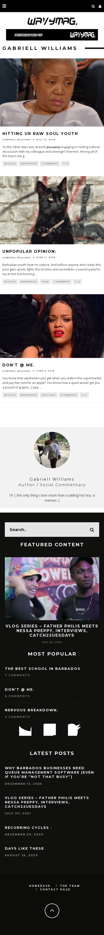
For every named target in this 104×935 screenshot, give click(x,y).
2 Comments (50, 163)
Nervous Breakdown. (31, 710)
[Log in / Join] (100, 6)
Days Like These (24, 848)
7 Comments (17, 675)
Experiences (29, 163)
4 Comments (17, 717)
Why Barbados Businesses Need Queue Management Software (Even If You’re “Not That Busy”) (49, 772)
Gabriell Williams (16, 139)
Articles (10, 163)
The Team (70, 885)
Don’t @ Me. (18, 365)
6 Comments (68, 395)
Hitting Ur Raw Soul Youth (40, 133)
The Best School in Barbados (43, 668)
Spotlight (49, 395)
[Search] (93, 6)
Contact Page (55, 889)
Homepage (40, 885)
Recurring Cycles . (28, 827)
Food (45, 281)
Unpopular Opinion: (29, 251)
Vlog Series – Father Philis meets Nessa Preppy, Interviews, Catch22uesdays (52, 631)
